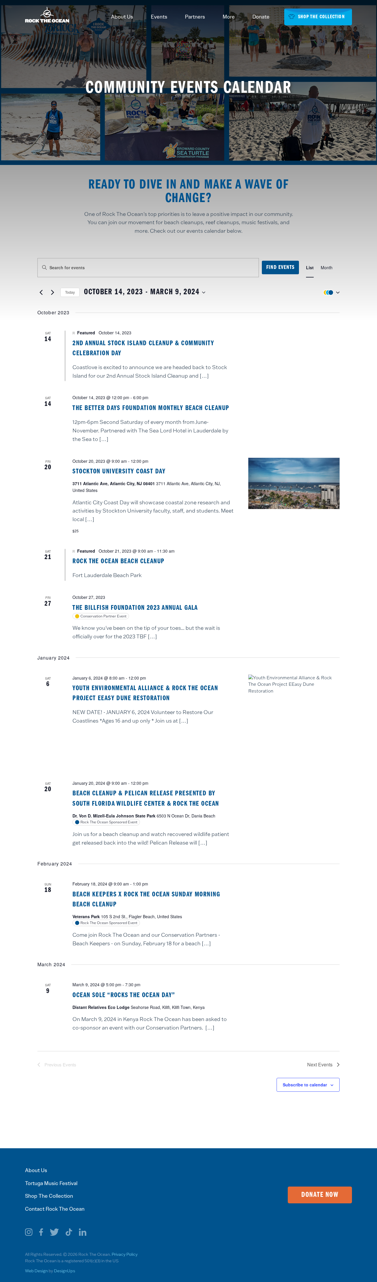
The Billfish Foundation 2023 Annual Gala (135, 608)
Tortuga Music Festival (51, 1183)
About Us (122, 16)
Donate (260, 16)
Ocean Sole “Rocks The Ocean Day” (123, 995)
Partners (195, 16)
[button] (330, 292)
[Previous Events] (40, 292)
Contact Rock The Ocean (55, 1208)
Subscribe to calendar (305, 1085)
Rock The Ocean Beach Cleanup (118, 561)
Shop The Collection (49, 1196)
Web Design (36, 1270)
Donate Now (319, 1195)
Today (70, 292)
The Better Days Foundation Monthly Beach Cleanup (150, 408)
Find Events (280, 267)
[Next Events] (52, 292)
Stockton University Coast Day (119, 471)
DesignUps (64, 1270)
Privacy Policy (125, 1254)
